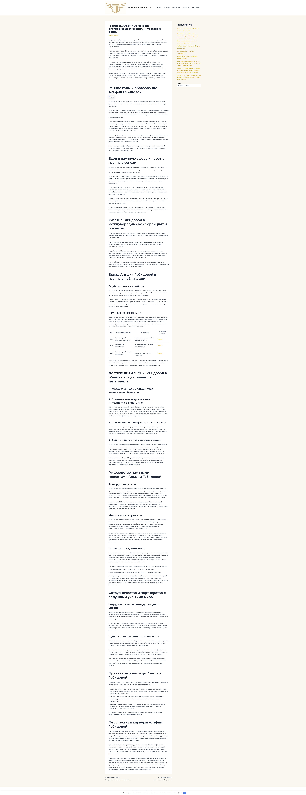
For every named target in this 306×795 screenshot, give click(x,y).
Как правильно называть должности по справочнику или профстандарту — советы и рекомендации (188, 63)
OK (184, 793)
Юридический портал (139, 7)
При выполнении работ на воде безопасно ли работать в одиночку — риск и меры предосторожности (188, 36)
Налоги (159, 8)
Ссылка (160, 339)
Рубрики (179, 83)
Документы (186, 8)
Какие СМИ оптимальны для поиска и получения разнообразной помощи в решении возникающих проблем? (188, 70)
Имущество (195, 8)
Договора (167, 8)
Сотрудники (176, 8)
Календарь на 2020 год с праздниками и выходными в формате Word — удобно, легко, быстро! (189, 77)
